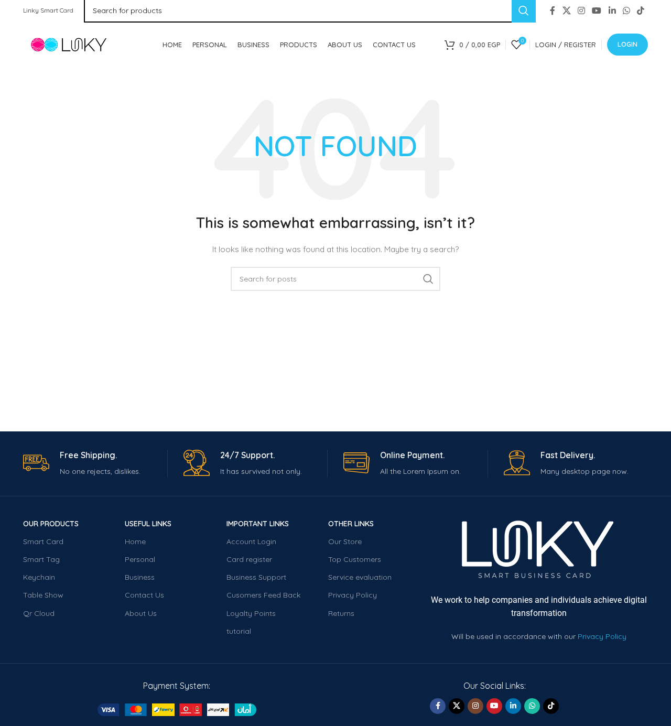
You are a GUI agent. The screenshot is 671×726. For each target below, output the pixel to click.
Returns (341, 613)
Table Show (43, 595)
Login (627, 44)
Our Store (345, 541)
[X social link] (566, 10)
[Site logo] (78, 44)
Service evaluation (360, 577)
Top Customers (354, 559)
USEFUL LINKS (148, 523)
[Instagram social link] (581, 10)
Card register (249, 559)
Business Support (256, 577)
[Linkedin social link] (612, 10)
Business (140, 577)
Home (135, 541)
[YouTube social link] (597, 10)
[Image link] (177, 709)
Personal (140, 559)
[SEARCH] (428, 279)
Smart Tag (41, 559)
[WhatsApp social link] (626, 10)
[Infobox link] (95, 464)
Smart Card (43, 541)
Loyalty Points (251, 613)
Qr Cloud (39, 613)
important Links (257, 523)
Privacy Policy (352, 595)
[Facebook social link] (552, 10)
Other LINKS (351, 523)
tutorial (238, 631)
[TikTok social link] (641, 10)
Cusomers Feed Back (263, 595)
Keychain (39, 577)
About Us (141, 613)
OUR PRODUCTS (51, 523)
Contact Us (144, 595)
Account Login (251, 541)
